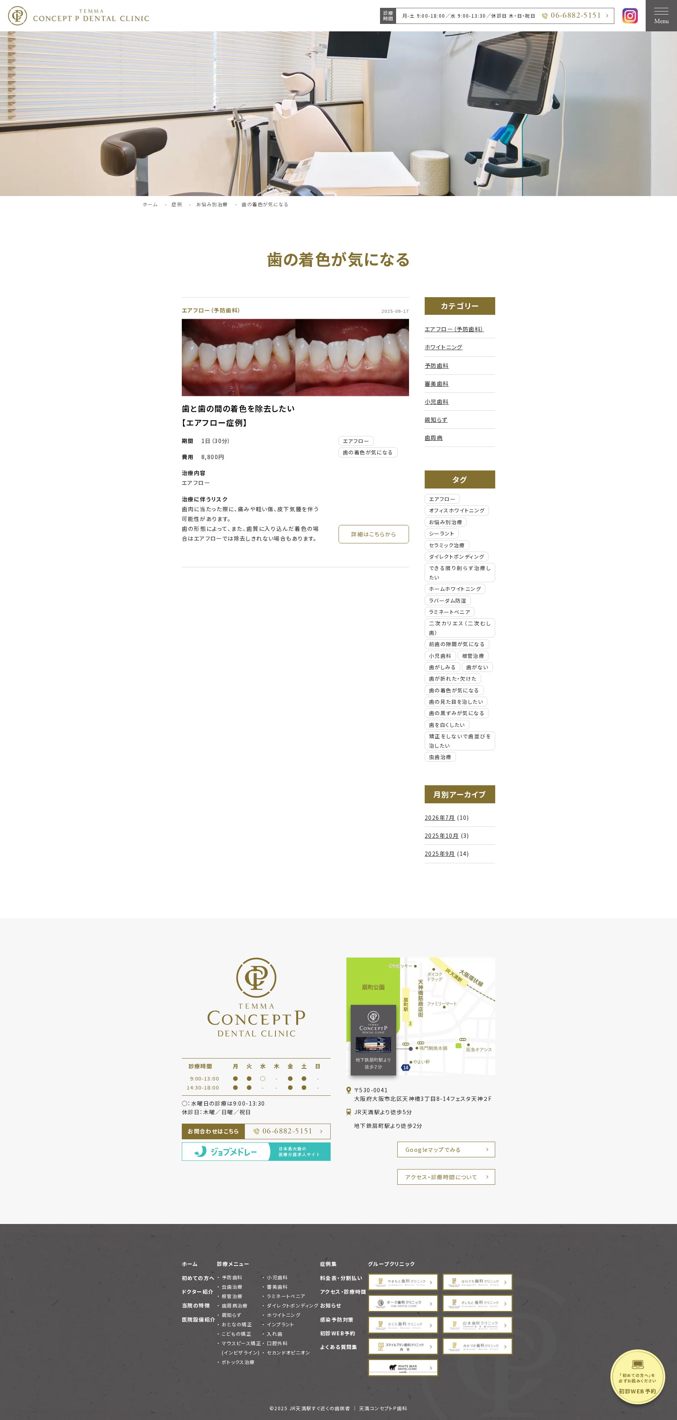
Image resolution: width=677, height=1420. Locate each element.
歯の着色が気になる (368, 452)
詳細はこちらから (373, 534)
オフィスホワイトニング (457, 510)
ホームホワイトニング (455, 588)
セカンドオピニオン (288, 1352)
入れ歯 (274, 1333)
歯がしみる (442, 667)
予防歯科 (437, 365)
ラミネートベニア (449, 612)
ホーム (190, 1263)
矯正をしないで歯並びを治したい (460, 740)
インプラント (280, 1324)
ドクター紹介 (198, 1291)
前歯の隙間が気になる (457, 644)
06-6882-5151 (576, 15)
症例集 (328, 1263)
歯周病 (434, 437)
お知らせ (331, 1305)
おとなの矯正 (237, 1324)
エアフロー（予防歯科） (211, 310)
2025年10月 (442, 835)
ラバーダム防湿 (448, 600)
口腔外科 (277, 1343)
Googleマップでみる (433, 1149)
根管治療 (473, 655)
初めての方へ (198, 1278)
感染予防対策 (337, 1319)
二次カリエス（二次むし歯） (460, 627)
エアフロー (356, 441)
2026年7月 (440, 817)
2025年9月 (440, 853)
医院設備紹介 (198, 1319)
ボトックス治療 (238, 1361)
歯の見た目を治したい (456, 701)
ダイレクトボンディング (456, 556)
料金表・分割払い (341, 1278)
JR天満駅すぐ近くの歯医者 (320, 1408)
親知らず (436, 419)
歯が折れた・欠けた (453, 678)
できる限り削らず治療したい (460, 572)
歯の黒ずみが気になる (457, 713)
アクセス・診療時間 (343, 1291)
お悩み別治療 (445, 522)
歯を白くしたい (447, 724)
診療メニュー (233, 1263)
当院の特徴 (196, 1305)
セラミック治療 (447, 545)
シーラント (441, 533)
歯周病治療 (235, 1305)
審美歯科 (437, 383)
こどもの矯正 (237, 1333)
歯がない (477, 667)
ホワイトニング (444, 347)
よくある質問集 (339, 1347)
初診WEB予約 (338, 1333)
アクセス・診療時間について (441, 1177)
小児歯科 (437, 401)
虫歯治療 (440, 757)
